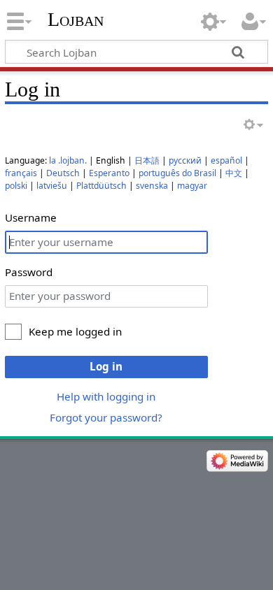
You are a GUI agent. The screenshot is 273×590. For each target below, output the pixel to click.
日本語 (147, 160)
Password (28, 272)
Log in (106, 366)
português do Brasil (177, 173)
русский (185, 160)
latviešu (51, 186)
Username (31, 217)
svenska (152, 186)
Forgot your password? (106, 417)
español (226, 160)
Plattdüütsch (101, 186)
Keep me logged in (75, 331)
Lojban (76, 19)
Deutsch (63, 173)
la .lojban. (68, 160)
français (21, 173)
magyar (192, 186)
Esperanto (109, 173)
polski (16, 186)
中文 (233, 173)
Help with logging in (106, 396)
